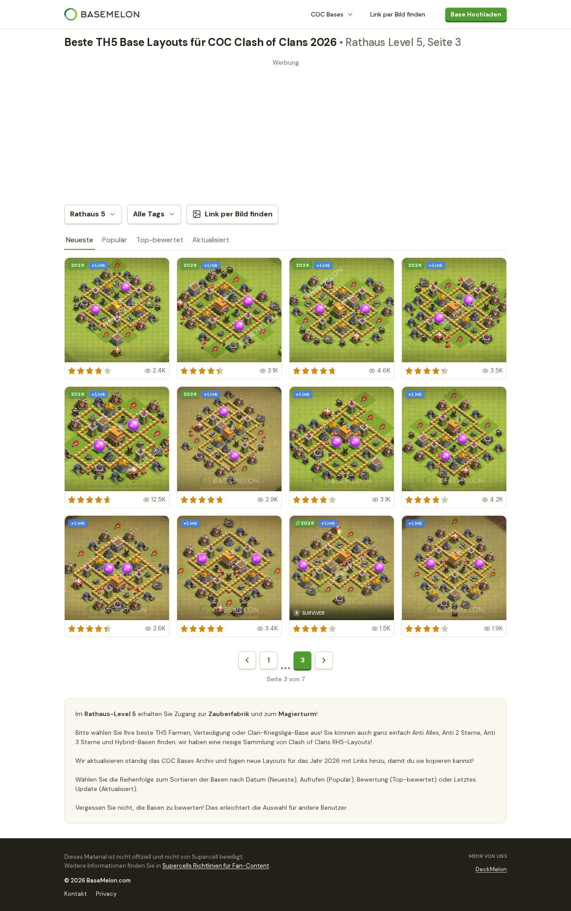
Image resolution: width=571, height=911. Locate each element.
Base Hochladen (476, 14)
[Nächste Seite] (324, 660)
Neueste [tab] (79, 239)
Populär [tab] (114, 239)
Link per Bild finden (397, 14)
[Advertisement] (285, 131)
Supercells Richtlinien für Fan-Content (215, 866)
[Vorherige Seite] (247, 660)
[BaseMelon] (101, 14)
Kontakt (75, 894)
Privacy (106, 894)
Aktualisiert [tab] (210, 239)
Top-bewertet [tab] (159, 239)
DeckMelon (491, 869)
